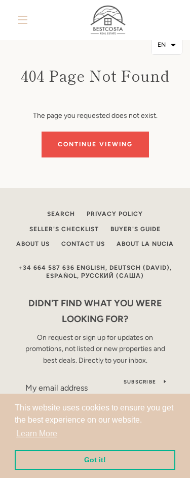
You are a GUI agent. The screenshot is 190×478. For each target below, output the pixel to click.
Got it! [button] (95, 460)
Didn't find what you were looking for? (95, 311)
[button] (166, 45)
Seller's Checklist (64, 229)
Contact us (83, 243)
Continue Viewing (95, 144)
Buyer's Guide (135, 229)
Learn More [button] (36, 433)
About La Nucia (145, 243)
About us (33, 243)
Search (61, 213)
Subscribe (140, 381)
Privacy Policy (115, 213)
